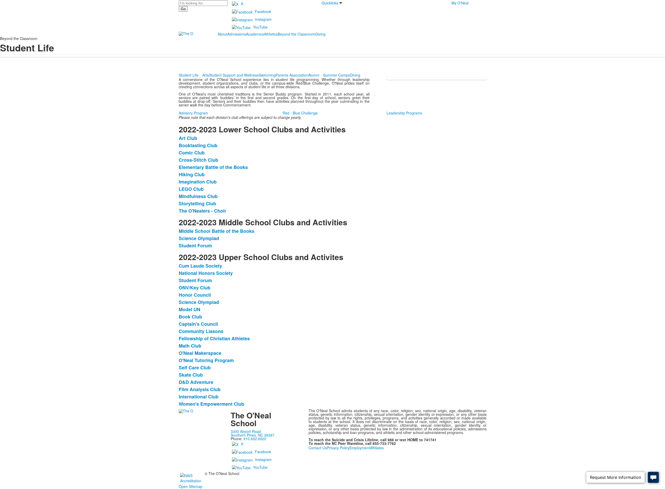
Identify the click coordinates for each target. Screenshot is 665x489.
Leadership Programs (404, 113)
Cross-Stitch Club (198, 160)
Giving (320, 34)
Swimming (267, 75)
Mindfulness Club (198, 196)
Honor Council (195, 294)
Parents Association (292, 75)
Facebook (263, 11)
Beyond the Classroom (296, 34)
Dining (355, 75)
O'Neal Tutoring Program (206, 360)
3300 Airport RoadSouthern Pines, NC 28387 (253, 433)
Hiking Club (192, 174)
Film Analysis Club (200, 389)
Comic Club (192, 152)
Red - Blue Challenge (300, 113)
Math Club (190, 345)
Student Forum (195, 245)
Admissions (236, 34)
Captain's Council (198, 324)
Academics (255, 34)
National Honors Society (206, 273)
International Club (198, 396)
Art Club (188, 138)
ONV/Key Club (194, 287)
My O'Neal (460, 2)
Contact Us (318, 447)
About (222, 34)
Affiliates (377, 447)
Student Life (188, 75)
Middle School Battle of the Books (216, 231)
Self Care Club (195, 367)
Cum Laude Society (200, 265)
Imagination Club (198, 181)
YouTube (260, 27)
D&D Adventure (196, 382)
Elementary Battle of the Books (213, 167)
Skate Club (191, 374)
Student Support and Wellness (234, 75)
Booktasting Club (198, 145)
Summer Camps (336, 75)
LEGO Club (191, 189)
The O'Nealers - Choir (202, 210)
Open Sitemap (190, 486)
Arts (205, 75)
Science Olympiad (199, 238)
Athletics (271, 34)
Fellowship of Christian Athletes (214, 338)
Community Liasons (201, 331)
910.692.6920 (254, 438)
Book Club (190, 316)
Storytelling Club (197, 203)
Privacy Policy (338, 447)
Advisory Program (193, 113)
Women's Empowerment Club (211, 403)
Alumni (313, 75)
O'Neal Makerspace (200, 353)
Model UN (189, 309)
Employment (359, 447)
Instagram (263, 19)
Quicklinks (330, 2)
